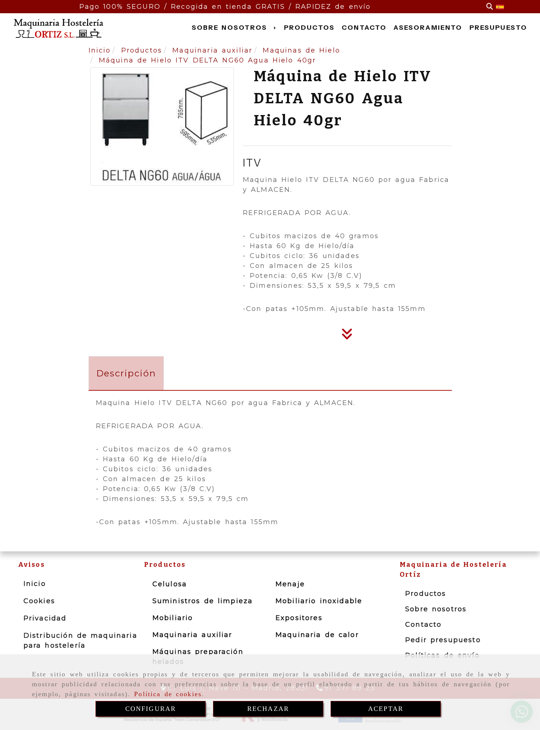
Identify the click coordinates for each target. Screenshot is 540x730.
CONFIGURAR (150, 708)
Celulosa (169, 584)
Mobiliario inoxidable (319, 601)
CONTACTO (364, 28)
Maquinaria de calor (317, 635)
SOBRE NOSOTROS (231, 28)
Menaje (290, 584)
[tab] (126, 373)
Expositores (299, 618)
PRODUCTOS (309, 28)
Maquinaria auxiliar (192, 635)
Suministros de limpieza (202, 601)
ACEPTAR (385, 708)
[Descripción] (347, 336)
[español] (500, 7)
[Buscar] (489, 6)
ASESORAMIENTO (427, 28)
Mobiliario (172, 618)
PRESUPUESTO (498, 28)
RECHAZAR (268, 708)
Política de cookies (168, 694)
